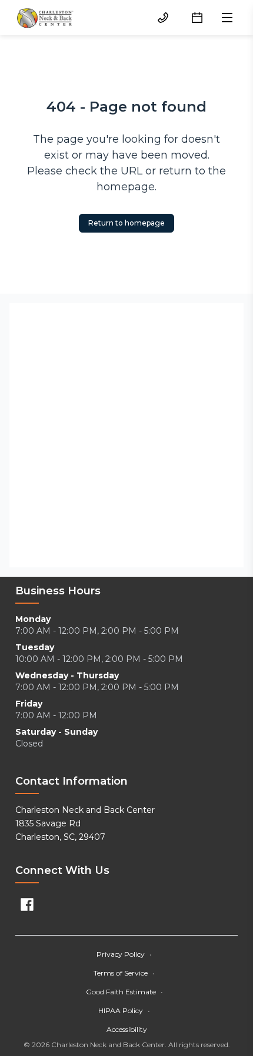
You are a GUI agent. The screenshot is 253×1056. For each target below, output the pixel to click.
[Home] (45, 17)
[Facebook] (27, 904)
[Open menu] (227, 17)
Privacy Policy (124, 954)
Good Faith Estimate (124, 991)
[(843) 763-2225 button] (163, 17)
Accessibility (126, 1029)
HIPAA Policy (124, 1010)
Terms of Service (124, 972)
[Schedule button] (197, 17)
